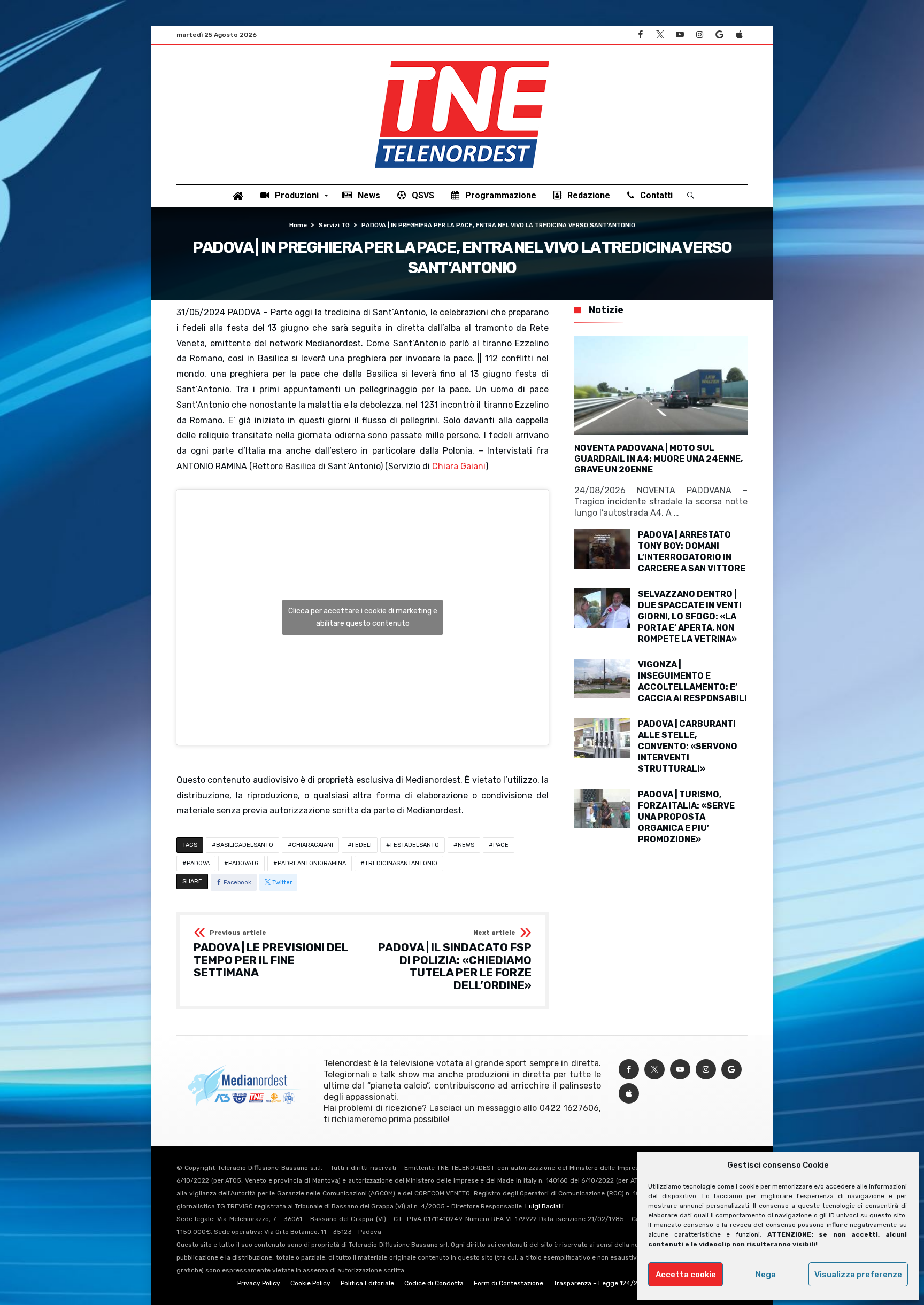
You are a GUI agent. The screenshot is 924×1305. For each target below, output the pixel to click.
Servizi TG (334, 225)
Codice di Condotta (434, 1283)
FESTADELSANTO (414, 845)
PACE (501, 845)
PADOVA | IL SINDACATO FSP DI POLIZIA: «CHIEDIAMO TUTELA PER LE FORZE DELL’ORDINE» (455, 960)
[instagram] (699, 35)
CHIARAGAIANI (312, 845)
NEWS (466, 845)
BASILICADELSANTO (244, 845)
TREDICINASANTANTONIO (401, 863)
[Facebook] (640, 35)
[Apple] (739, 35)
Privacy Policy (258, 1283)
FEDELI (362, 845)
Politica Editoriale (367, 1283)
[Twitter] (659, 35)
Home (298, 225)
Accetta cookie (686, 1274)
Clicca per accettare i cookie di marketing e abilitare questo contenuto (362, 617)
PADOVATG (243, 863)
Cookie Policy (310, 1283)
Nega (766, 1274)
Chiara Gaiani (459, 466)
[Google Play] (719, 35)
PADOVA (198, 863)
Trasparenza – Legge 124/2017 (600, 1283)
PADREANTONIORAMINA (312, 863)
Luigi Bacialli (544, 1206)
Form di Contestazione (508, 1283)
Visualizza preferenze (858, 1274)
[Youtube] (679, 35)
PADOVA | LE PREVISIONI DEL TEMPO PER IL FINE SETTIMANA (271, 954)
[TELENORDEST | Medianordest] (462, 60)
